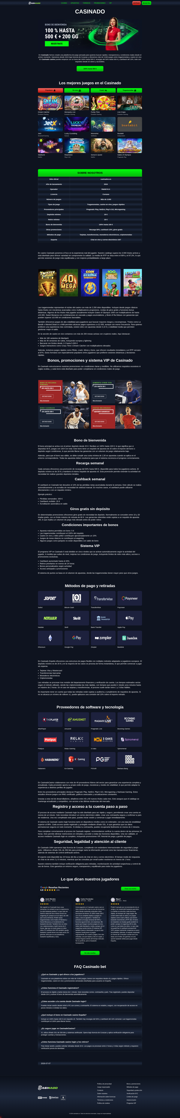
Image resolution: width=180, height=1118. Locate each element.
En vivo (75, 90)
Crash (102, 90)
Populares (49, 90)
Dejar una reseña (130, 888)
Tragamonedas (128, 90)
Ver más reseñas (90, 953)
